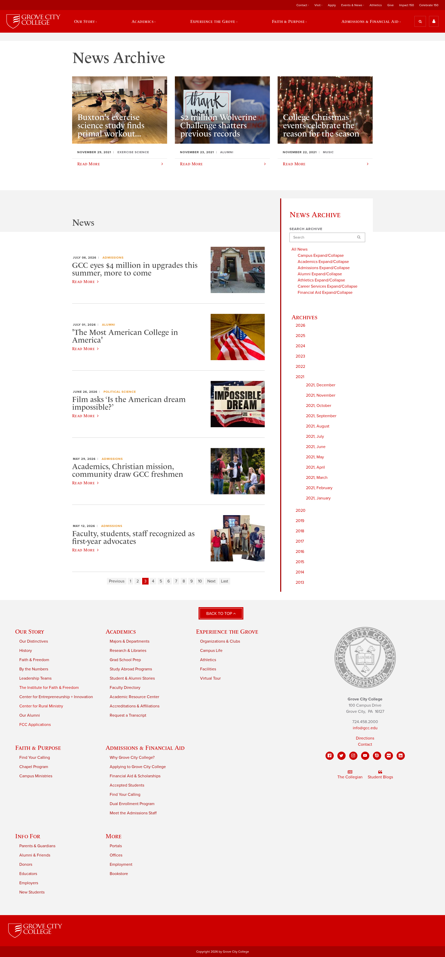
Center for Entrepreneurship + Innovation (56, 696)
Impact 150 (406, 5)
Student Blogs (380, 777)
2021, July (315, 436)
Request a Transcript (128, 715)
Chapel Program (33, 766)
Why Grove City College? (132, 757)
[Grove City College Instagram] (353, 756)
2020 (300, 510)
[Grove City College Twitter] (341, 756)
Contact (365, 744)
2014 (300, 572)
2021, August (317, 426)
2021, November (320, 395)
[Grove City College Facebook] (330, 756)
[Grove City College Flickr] (389, 756)
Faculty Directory (125, 687)
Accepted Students (127, 785)
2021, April (315, 467)
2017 (300, 541)
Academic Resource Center (134, 696)
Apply (332, 5)
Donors (25, 864)
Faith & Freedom (34, 659)
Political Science (120, 392)
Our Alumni (29, 715)
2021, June (316, 446)
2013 (300, 582)
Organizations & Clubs (220, 641)
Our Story (29, 631)
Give (390, 5)
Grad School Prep (125, 659)
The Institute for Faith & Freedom (49, 687)
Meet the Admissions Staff (133, 813)
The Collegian (350, 777)
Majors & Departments (129, 641)
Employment (121, 864)
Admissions (113, 257)
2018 (300, 531)
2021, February (319, 487)
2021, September (321, 415)
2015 (300, 561)
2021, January (318, 498)
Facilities (208, 669)
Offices (116, 855)
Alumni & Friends (34, 855)
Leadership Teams (35, 678)
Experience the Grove (227, 631)
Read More (83, 281)
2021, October (318, 405)
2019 (300, 520)
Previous (116, 581)
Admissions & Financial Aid (145, 747)
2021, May (315, 457)
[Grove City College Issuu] (377, 756)
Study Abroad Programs (131, 669)
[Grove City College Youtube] (365, 756)
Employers (28, 883)
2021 (300, 376)
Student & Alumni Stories (132, 678)
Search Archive (305, 229)
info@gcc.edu (365, 728)
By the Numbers (33, 669)
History (25, 650)
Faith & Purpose (38, 747)
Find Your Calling (34, 757)
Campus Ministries (35, 776)
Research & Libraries (128, 650)
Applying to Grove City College (138, 766)
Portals (116, 846)
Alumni (108, 324)
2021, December (320, 385)
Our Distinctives (33, 641)
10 (200, 581)
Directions (365, 738)
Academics (121, 631)
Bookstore (119, 873)
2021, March (317, 477)
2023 (300, 356)
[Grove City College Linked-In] (401, 756)
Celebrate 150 (428, 5)
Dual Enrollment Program (132, 803)
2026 (300, 325)
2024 (300, 346)
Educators (28, 873)
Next (211, 581)
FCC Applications (35, 724)
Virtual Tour (210, 678)
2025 (300, 335)
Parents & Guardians (37, 846)
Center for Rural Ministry (41, 706)
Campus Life (211, 650)
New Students (32, 892)
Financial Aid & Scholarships (135, 776)
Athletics (376, 5)
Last (224, 581)
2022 (300, 366)
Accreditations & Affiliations (134, 706)
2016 (300, 551)
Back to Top (219, 613)
